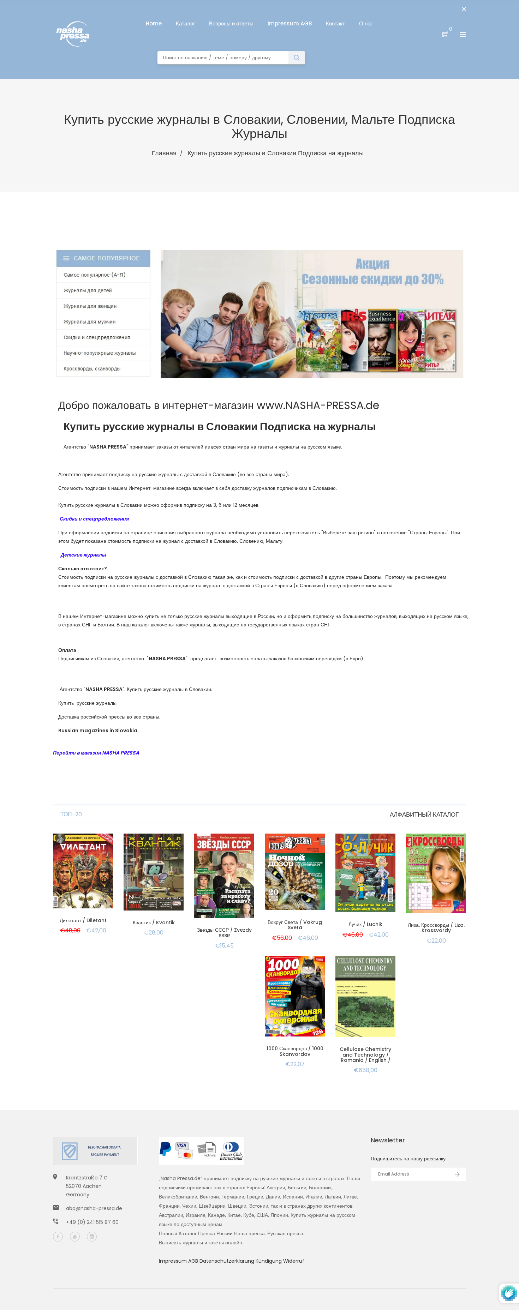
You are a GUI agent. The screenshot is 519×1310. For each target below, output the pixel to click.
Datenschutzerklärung (227, 1260)
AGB (193, 1260)
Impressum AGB (290, 23)
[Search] (296, 57)
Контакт (335, 23)
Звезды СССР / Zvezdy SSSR (224, 932)
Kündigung (269, 1260)
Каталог (185, 23)
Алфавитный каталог (424, 814)
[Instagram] (92, 1236)
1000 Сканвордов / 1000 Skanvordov (295, 1051)
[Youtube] (75, 1236)
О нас (366, 23)
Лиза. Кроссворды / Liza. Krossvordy (436, 927)
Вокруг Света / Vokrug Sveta (295, 925)
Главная (164, 153)
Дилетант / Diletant (83, 920)
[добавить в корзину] (82, 879)
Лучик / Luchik (365, 924)
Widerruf (293, 1260)
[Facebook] (58, 1236)
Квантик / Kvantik (154, 922)
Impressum (173, 1260)
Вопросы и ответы (231, 23)
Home (154, 23)
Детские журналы (83, 554)
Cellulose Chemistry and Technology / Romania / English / (365, 1055)
